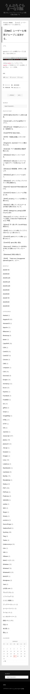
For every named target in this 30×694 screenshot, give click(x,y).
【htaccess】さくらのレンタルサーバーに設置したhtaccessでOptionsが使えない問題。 (15, 218)
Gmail (5, 412)
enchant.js (6, 383)
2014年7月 (6, 298)
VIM (4, 552)
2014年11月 (6, 282)
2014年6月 (6, 302)
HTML (5, 420)
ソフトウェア (7, 596)
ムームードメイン (8, 608)
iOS (4, 428)
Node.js (5, 484)
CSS (4, 371)
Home (10, 22)
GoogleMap (6, 416)
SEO (4, 508)
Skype (5, 512)
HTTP (4, 424)
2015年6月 (6, 274)
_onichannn (16, 85)
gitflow (5, 408)
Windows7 (6, 568)
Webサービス (7, 560)
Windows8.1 (6, 572)
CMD (4, 363)
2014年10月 (6, 286)
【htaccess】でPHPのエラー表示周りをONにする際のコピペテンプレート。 (15, 248)
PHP (4, 488)
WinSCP (5, 576)
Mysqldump (6, 480)
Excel (4, 387)
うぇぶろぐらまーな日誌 (15, 7)
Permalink (7, 87)
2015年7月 (6, 270)
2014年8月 (6, 294)
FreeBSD (6, 400)
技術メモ (18, 87)
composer (6, 367)
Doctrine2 (6, 375)
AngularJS (6, 319)
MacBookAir (6, 468)
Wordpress (6, 580)
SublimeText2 (7, 528)
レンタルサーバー (8, 616)
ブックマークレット (9, 604)
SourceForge (7, 524)
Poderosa (6, 496)
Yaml (4, 584)
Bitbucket (6, 331)
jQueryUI (5, 444)
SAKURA (5, 500)
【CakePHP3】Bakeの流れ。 (12, 133)
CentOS (5, 351)
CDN (4, 347)
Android (5, 315)
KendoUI (5, 452)
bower (5, 339)
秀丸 (4, 632)
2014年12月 (6, 278)
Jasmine (5, 432)
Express (5, 392)
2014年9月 (6, 290)
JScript (5, 448)
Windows (6, 564)
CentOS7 (6, 355)
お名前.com (6, 588)
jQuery (5, 440)
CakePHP (6, 343)
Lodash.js (6, 464)
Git (4, 404)
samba (5, 504)
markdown (6, 472)
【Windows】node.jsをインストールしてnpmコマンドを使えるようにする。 (14, 163)
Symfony (5, 532)
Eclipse (5, 379)
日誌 (4, 624)
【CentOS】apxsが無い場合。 (12, 242)
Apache (5, 327)
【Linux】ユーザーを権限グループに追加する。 (14, 34)
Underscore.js (7, 544)
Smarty (5, 516)
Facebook (6, 396)
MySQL (5, 476)
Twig (4, 536)
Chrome (5, 359)
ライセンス (6, 612)
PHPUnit (5, 492)
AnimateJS (6, 323)
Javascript (6, 436)
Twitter (5, 540)
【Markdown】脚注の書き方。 (12, 254)
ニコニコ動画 (7, 600)
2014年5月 (6, 306)
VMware (5, 556)
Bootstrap (6, 335)
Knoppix (5, 456)
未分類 (5, 628)
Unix (4, 548)
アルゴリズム (7, 592)
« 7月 (4, 661)
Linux (15, 87)
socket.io (6, 520)
